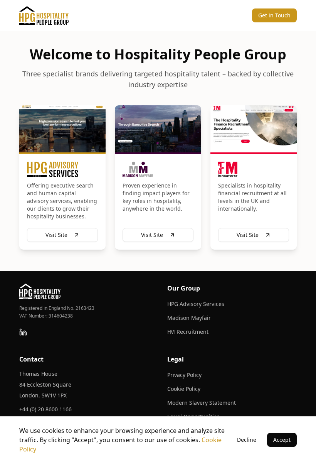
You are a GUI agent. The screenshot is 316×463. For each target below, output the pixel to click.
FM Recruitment (187, 331)
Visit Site (56, 234)
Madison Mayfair (189, 317)
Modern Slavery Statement (201, 402)
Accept (282, 439)
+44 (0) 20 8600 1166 (45, 409)
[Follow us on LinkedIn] (23, 332)
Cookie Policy (183, 388)
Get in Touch (274, 15)
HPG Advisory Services (195, 304)
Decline (246, 439)
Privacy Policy (184, 375)
